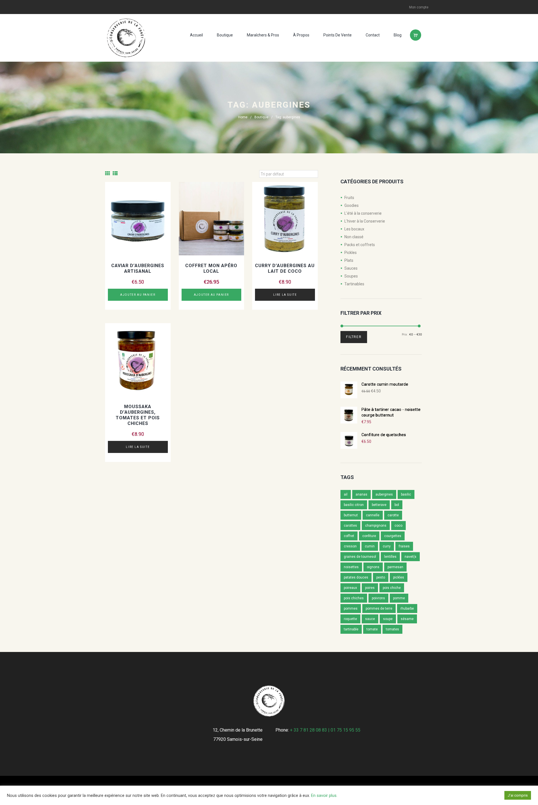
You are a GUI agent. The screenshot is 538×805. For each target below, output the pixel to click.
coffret (349, 536)
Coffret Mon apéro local (211, 268)
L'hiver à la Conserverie (364, 221)
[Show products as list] (115, 173)
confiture (369, 536)
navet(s (410, 557)
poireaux (350, 588)
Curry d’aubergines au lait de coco (285, 268)
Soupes (351, 276)
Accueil (196, 35)
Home (242, 117)
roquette (350, 619)
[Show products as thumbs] (107, 173)
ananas (361, 494)
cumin (370, 546)
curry (387, 546)
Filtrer (353, 337)
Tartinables (354, 284)
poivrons (378, 598)
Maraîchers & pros (263, 35)
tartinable (351, 629)
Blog (398, 35)
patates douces (356, 577)
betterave (379, 505)
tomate (372, 629)
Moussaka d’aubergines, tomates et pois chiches (138, 415)
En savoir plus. (324, 795)
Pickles (350, 252)
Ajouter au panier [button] (137, 294)
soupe (388, 619)
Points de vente (337, 35)
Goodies (351, 205)
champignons (375, 526)
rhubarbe (407, 608)
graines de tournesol (360, 557)
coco (398, 526)
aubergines (384, 494)
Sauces (351, 268)
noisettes (351, 567)
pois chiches (354, 598)
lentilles (390, 557)
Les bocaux (354, 229)
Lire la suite (285, 294)
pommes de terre (379, 608)
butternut (351, 515)
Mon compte (418, 7)
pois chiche (392, 588)
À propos (301, 35)
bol (397, 505)
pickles (398, 577)
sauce (370, 619)
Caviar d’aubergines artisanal (137, 268)
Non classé (353, 237)
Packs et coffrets (359, 244)
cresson (350, 546)
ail (345, 494)
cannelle (372, 515)
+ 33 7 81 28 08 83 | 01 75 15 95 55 (325, 730)
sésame (407, 619)
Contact (373, 35)
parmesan (395, 567)
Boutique (225, 35)
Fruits (349, 197)
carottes (350, 526)
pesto (380, 577)
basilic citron (354, 505)
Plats (348, 260)
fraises (404, 546)
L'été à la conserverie (363, 213)
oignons (373, 567)
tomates (392, 629)
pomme (399, 598)
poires (370, 588)
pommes (351, 608)
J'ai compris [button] (518, 795)
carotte (393, 515)
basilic (406, 494)
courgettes (392, 536)
